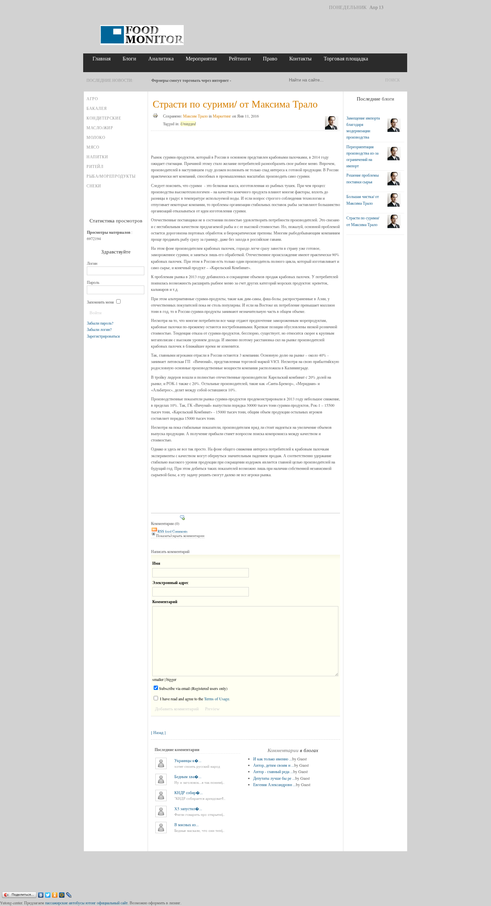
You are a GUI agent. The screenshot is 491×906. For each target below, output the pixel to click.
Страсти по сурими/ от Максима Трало (235, 103)
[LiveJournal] (68, 895)
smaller (158, 679)
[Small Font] (390, 7)
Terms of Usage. (217, 698)
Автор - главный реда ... (273, 771)
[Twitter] (47, 895)
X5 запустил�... (188, 808)
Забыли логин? (99, 329)
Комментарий (164, 601)
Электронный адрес (170, 582)
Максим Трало (195, 116)
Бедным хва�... (187, 776)
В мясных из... (186, 824)
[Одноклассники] (54, 895)
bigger (171, 679)
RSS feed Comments (172, 531)
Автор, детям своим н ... (273, 765)
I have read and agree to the (194, 698)
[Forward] (144, 80)
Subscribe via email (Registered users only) (193, 688)
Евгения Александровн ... (274, 784)
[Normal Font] (396, 7)
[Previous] (138, 80)
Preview (212, 708)
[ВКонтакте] (40, 895)
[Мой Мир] (61, 895)
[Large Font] (401, 7)
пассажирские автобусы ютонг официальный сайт (86, 902)
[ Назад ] (158, 732)
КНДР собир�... (188, 792)
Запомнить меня (101, 302)
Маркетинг (222, 116)
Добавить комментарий (177, 708)
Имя (156, 563)
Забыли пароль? (100, 323)
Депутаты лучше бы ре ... (274, 778)
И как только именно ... (272, 758)
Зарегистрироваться (103, 336)
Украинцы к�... (187, 760)
